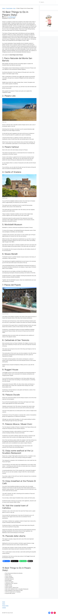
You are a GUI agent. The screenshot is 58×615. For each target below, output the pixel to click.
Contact (4, 607)
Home (3, 8)
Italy (14, 8)
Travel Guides (9, 8)
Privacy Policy (5, 605)
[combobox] (47, 2)
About (3, 603)
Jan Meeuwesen (12, 17)
